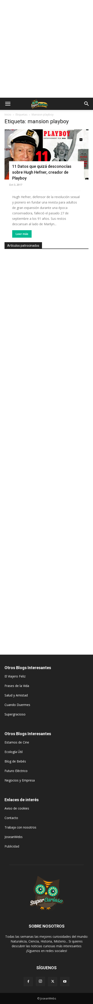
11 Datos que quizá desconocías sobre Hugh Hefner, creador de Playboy (41, 172)
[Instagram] (40, 981)
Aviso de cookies (17, 808)
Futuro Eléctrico (16, 771)
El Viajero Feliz (15, 676)
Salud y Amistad (16, 695)
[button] (7, 104)
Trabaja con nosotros (20, 827)
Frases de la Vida (17, 686)
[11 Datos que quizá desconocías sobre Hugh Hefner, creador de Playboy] (46, 154)
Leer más (22, 234)
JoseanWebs (14, 837)
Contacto (11, 818)
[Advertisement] (46, 48)
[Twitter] (52, 981)
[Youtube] (64, 981)
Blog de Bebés (15, 761)
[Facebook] (28, 981)
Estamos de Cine (17, 742)
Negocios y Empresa (20, 780)
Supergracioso (15, 714)
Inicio (8, 114)
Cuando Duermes (17, 705)
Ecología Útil (14, 752)
